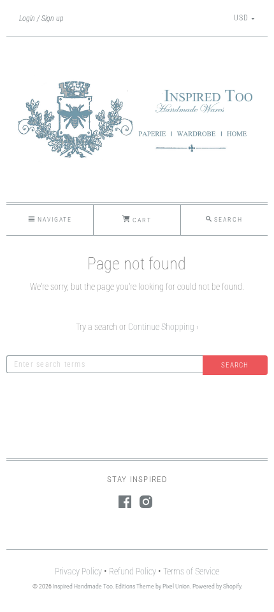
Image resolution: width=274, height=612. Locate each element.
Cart (141, 220)
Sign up (52, 18)
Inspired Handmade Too (83, 586)
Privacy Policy (78, 571)
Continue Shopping (163, 327)
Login (27, 18)
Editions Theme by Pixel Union (152, 586)
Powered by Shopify (216, 586)
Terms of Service (191, 571)
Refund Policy (132, 571)
